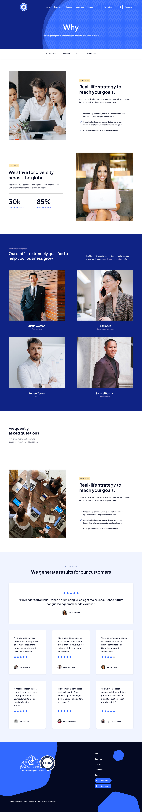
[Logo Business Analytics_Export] (23, 4)
